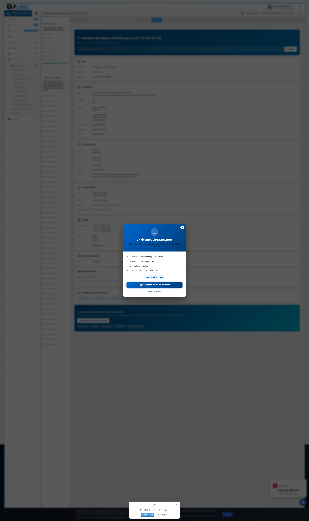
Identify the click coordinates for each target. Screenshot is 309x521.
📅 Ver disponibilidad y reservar (154, 284)
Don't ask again (161, 515)
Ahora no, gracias (155, 291)
